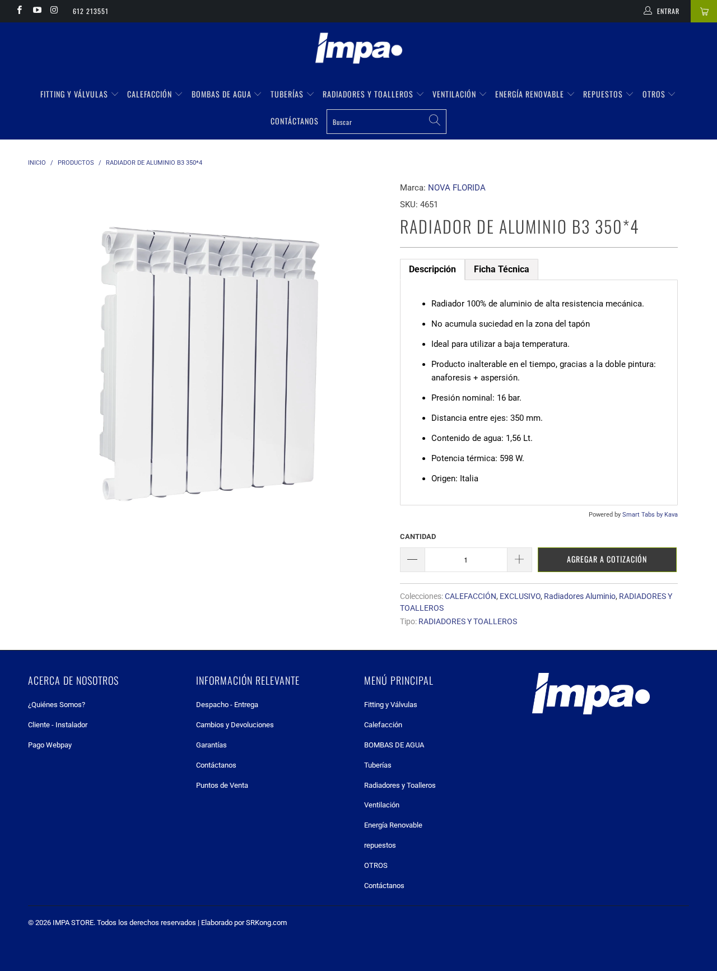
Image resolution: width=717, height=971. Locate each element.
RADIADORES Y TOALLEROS (467, 621)
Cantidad (418, 536)
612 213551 (91, 11)
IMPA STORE (73, 922)
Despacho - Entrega (227, 704)
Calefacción (150, 94)
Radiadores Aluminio (580, 596)
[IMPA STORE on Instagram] (54, 11)
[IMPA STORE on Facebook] (19, 11)
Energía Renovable (530, 94)
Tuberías (288, 94)
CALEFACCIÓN (470, 596)
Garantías (211, 745)
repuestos (604, 94)
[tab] (432, 269)
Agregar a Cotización (607, 559)
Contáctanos (295, 121)
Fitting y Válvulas (75, 94)
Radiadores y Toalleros (369, 94)
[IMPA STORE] (358, 49)
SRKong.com (266, 922)
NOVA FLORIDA (457, 188)
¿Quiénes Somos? (56, 704)
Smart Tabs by (643, 514)
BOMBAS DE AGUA (223, 94)
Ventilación (455, 94)
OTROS (655, 94)
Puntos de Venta (222, 785)
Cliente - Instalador (57, 725)
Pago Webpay (50, 745)
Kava (671, 514)
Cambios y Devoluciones (235, 725)
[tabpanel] (539, 392)
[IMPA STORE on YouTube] (36, 11)
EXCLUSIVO (520, 596)
